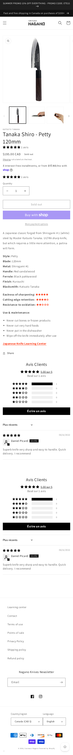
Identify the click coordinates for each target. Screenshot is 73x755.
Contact (12, 616)
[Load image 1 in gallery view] (17, 115)
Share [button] (10, 353)
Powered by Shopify (47, 748)
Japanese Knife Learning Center (24, 343)
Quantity (7, 183)
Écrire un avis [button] (36, 411)
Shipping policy (16, 649)
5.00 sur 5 (46, 372)
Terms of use (15, 624)
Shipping (7, 159)
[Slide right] (69, 116)
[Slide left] (4, 116)
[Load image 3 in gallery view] (55, 115)
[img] (11, 435)
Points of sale (15, 632)
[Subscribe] (61, 682)
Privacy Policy (15, 641)
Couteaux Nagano (32, 748)
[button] (5, 23)
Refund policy (15, 658)
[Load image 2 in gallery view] (36, 115)
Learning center (17, 607)
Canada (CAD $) (23, 721)
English (51, 721)
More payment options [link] (36, 224)
